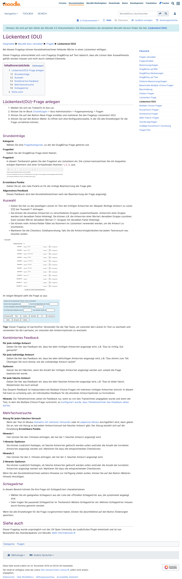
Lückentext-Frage (147, 97)
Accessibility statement (67, 577)
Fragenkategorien (33, 144)
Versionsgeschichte (168, 20)
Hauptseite (9, 43)
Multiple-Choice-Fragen (150, 105)
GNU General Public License (54, 570)
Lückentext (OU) (157, 28)
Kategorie (9, 544)
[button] (178, 3)
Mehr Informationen (62, 532)
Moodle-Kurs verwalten (30, 43)
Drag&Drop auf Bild (148, 69)
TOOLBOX (27, 13)
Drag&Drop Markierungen (151, 73)
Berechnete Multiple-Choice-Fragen (156, 85)
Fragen (50, 43)
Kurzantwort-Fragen (149, 109)
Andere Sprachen (43, 555)
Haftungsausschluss (45, 577)
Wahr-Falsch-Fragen (149, 117)
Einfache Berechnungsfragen (153, 81)
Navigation (10, 13)
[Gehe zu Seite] (160, 13)
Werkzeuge (17, 555)
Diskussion (123, 20)
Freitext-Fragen (146, 93)
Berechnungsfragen (148, 65)
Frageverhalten (146, 61)
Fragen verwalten (147, 57)
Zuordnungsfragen (148, 122)
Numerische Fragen (148, 113)
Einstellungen (40, 111)
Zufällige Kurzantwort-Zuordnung (155, 126)
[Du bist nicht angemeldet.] (175, 13)
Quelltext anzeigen (144, 20)
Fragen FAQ (144, 130)
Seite (108, 20)
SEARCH (42, 13)
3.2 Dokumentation (88, 20)
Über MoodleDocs (25, 577)
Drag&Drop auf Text (148, 77)
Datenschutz (9, 577)
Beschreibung (145, 89)
